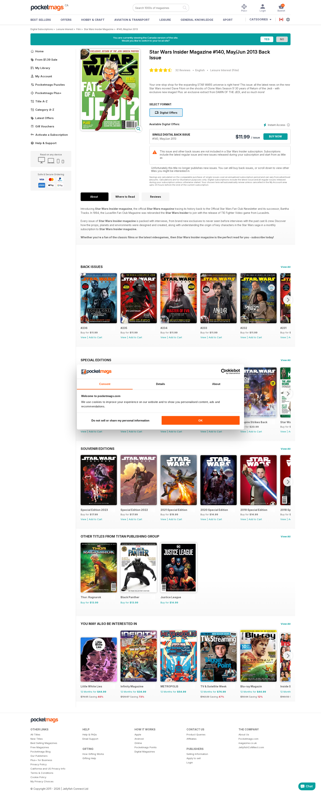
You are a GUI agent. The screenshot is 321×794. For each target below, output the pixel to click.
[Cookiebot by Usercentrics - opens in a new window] (223, 371)
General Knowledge (197, 20)
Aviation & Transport (132, 20)
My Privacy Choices (42, 781)
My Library (42, 68)
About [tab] (216, 383)
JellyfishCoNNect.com (251, 747)
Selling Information (197, 753)
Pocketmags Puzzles (50, 84)
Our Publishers (39, 755)
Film (78, 29)
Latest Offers (44, 118)
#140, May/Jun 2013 (127, 29)
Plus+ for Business (41, 760)
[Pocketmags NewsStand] (49, 7)
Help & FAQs (89, 734)
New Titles (36, 738)
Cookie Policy (38, 777)
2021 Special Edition (173, 509)
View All (286, 266)
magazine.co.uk (248, 743)
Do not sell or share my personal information (120, 420)
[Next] (287, 299)
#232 (243, 328)
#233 (203, 328)
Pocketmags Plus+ (48, 93)
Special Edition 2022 (134, 509)
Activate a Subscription (51, 134)
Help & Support (45, 143)
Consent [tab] (104, 383)
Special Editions (96, 360)
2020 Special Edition (214, 509)
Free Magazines (39, 747)
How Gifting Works (93, 753)
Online (138, 743)
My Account (43, 76)
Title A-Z (41, 101)
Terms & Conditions (41, 772)
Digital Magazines (144, 751)
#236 (84, 328)
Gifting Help (89, 758)
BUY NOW (275, 136)
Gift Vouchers (44, 126)
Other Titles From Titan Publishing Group (120, 536)
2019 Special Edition (253, 509)
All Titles (35, 734)
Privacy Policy (38, 764)
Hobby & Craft (93, 20)
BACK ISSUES (92, 266)
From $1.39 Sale (46, 59)
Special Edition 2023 (94, 509)
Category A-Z (44, 109)
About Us (244, 734)
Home (39, 51)
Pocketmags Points (145, 747)
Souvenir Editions (97, 448)
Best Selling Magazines (43, 743)
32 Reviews (182, 70)
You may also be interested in (109, 623)
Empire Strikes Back (253, 422)
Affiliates (192, 738)
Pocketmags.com (248, 738)
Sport (228, 20)
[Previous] (83, 299)
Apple (137, 734)
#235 (124, 328)
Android (139, 738)
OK (200, 420)
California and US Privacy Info (47, 768)
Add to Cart (95, 337)
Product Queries (196, 734)
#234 (163, 328)
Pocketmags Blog (40, 751)
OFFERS (66, 20)
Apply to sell (194, 758)
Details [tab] (160, 383)
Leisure (165, 20)
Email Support (90, 738)
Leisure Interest (64, 29)
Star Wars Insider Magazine (99, 29)
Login (190, 762)
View (83, 337)
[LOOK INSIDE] (110, 129)
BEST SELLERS (40, 20)
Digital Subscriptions (41, 29)
